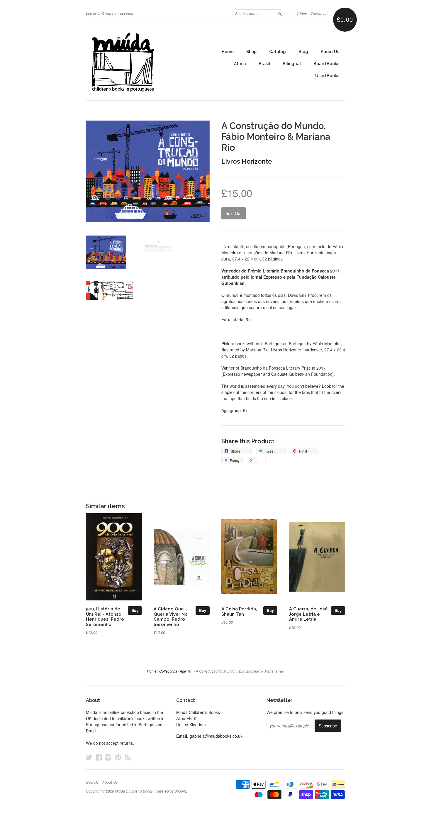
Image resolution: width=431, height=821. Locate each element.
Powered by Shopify (170, 790)
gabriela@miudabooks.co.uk (216, 736)
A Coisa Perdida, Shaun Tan (239, 611)
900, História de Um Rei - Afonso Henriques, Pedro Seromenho (105, 616)
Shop (251, 51)
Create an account (117, 13)
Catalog (277, 51)
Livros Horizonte (246, 161)
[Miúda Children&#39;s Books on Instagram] (108, 757)
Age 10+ (186, 670)
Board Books (326, 63)
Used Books (327, 75)
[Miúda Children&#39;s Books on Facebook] (99, 757)
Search (92, 782)
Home (228, 51)
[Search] (280, 13)
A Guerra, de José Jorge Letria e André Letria (308, 614)
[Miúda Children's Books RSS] (128, 757)
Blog (303, 51)
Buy (134, 610)
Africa (240, 63)
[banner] (140, 61)
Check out (319, 13)
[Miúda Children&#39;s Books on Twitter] (89, 757)
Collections (168, 670)
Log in (91, 13)
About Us (330, 51)
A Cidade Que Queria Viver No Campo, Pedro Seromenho (171, 616)
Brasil (264, 63)
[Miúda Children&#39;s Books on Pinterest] (118, 757)
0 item (302, 13)
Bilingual (292, 63)
